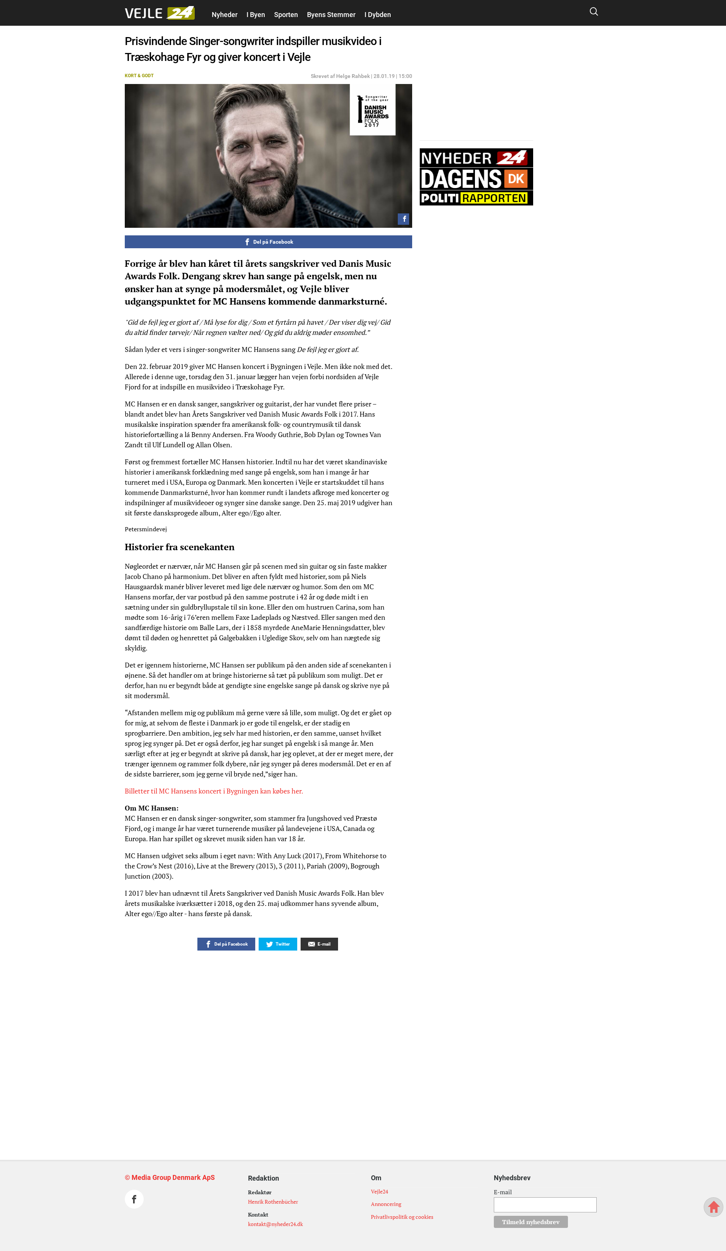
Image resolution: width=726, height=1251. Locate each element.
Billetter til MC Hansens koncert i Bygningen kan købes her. (214, 790)
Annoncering (386, 1203)
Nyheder (224, 15)
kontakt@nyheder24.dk (275, 1224)
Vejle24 (379, 1191)
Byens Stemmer (331, 15)
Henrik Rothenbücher (273, 1201)
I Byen (256, 15)
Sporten (286, 15)
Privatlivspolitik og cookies (402, 1216)
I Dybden (378, 15)
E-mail (503, 1192)
